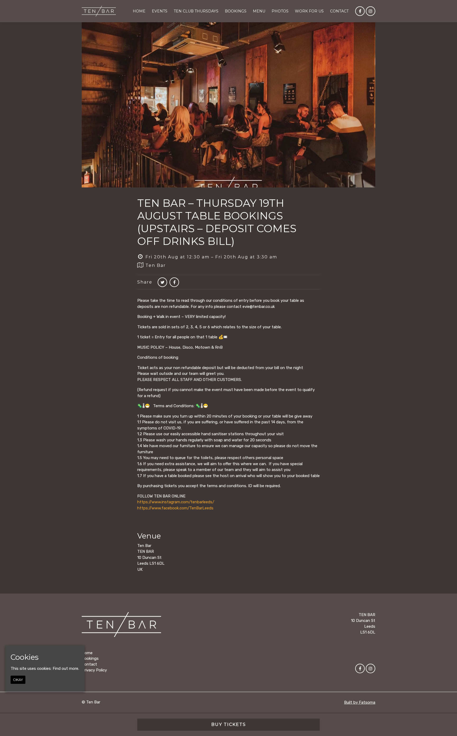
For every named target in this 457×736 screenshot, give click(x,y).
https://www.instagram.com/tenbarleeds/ (175, 502)
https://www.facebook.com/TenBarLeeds (175, 508)
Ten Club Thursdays (196, 11)
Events (159, 11)
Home (139, 11)
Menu (259, 11)
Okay (18, 679)
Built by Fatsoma (359, 702)
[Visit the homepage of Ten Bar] (99, 11)
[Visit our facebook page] (360, 11)
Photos (280, 11)
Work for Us (309, 11)
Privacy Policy (94, 670)
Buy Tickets (228, 724)
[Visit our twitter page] (162, 282)
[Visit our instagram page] (370, 11)
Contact (339, 11)
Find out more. (66, 668)
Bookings (235, 11)
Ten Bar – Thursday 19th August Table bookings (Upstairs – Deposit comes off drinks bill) (216, 222)
